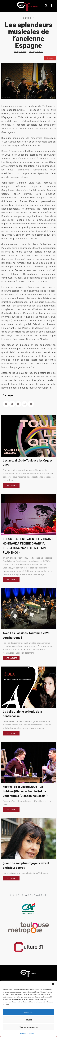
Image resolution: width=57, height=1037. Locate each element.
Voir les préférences (29, 1027)
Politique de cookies (27, 1033)
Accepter (28, 1012)
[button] (52, 984)
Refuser (28, 1019)
